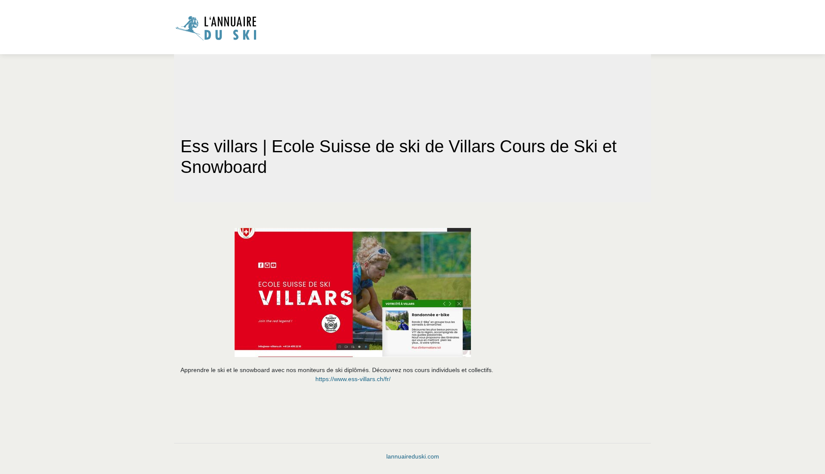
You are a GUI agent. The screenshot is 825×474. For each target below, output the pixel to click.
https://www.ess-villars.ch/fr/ (353, 379)
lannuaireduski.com (412, 456)
